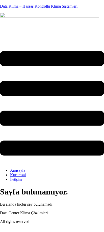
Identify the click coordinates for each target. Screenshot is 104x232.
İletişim (16, 179)
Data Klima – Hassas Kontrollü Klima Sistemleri (38, 6)
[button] (52, 104)
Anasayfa (17, 170)
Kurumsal (18, 175)
